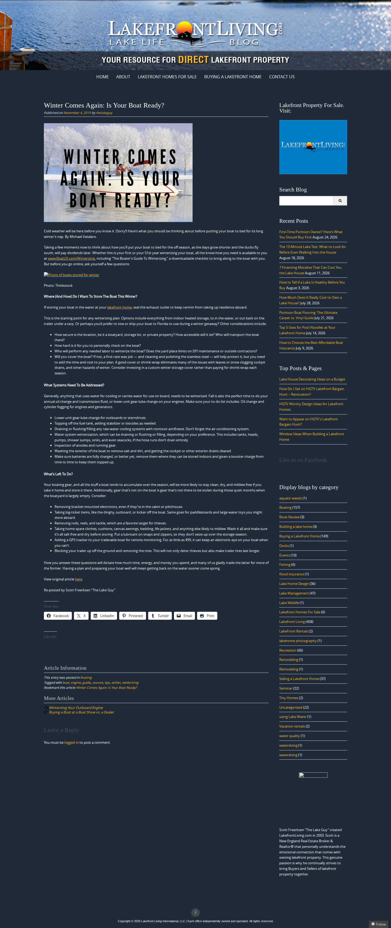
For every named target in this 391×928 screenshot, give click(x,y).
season (97, 682)
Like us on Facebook (303, 460)
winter (116, 682)
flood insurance (291, 574)
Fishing (284, 564)
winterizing (130, 682)
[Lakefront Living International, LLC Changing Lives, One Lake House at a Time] (195, 34)
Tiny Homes (288, 697)
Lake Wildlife (289, 602)
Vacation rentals (292, 726)
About (123, 77)
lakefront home (119, 307)
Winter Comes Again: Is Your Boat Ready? (106, 687)
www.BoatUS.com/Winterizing (71, 258)
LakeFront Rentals (293, 631)
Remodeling (288, 659)
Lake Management (294, 593)
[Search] (340, 201)
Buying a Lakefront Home (299, 536)
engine (76, 682)
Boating (86, 677)
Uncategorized (290, 707)
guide (86, 682)
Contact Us (282, 77)
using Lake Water (292, 716)
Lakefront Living (292, 621)
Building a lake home (295, 526)
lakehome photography (298, 640)
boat (66, 682)
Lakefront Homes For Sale (167, 77)
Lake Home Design (294, 583)
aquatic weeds (290, 498)
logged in (71, 742)
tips (107, 682)
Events (284, 555)
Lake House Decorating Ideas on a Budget (312, 379)
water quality (289, 735)
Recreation (287, 650)
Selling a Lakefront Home (299, 678)
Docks (284, 545)
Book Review (289, 517)
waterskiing (288, 745)
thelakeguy (104, 112)
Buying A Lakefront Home (233, 77)
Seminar (285, 688)
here (78, 579)
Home (102, 77)
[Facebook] (195, 912)
